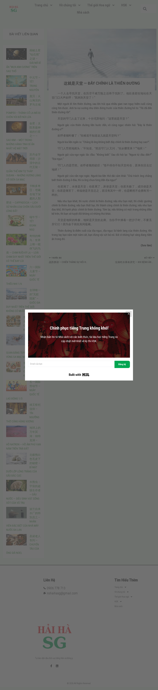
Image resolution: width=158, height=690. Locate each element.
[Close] (129, 314)
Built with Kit (79, 374)
